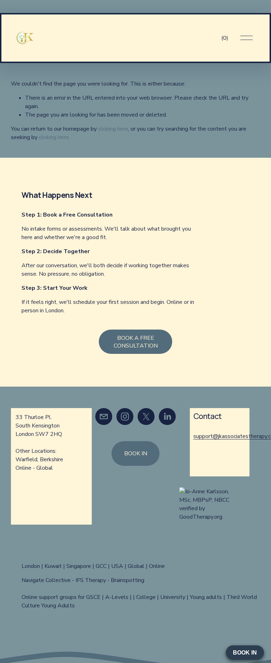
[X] (146, 416)
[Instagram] (124, 416)
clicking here (113, 129)
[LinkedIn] (167, 416)
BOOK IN (135, 453)
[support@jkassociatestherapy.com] (103, 416)
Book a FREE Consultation (136, 342)
